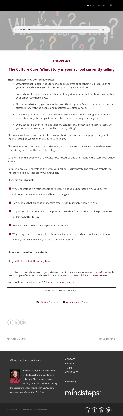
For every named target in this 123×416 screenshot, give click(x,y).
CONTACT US (72, 359)
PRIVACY (69, 363)
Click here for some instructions (62, 282)
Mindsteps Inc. (32, 374)
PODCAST (102, 5)
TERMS (68, 367)
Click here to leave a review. (92, 275)
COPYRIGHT (71, 372)
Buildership (109, 338)
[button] (111, 5)
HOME (90, 5)
